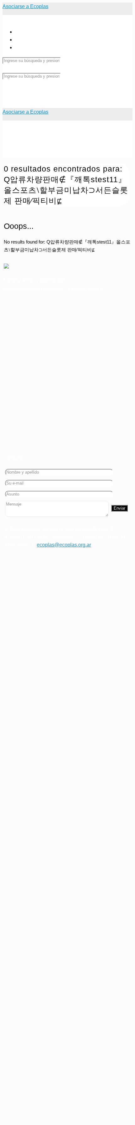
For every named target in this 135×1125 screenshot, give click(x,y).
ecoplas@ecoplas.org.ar (64, 544)
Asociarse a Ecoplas (25, 6)
